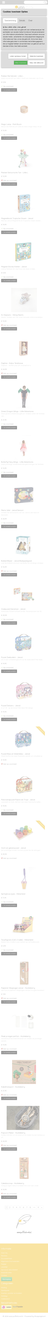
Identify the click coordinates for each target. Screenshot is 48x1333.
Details (22, 20)
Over (30, 20)
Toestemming (10, 20)
